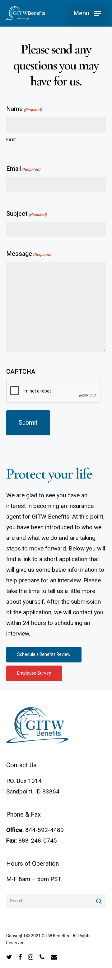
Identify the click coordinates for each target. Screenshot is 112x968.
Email (23, 168)
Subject (26, 213)
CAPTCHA (20, 371)
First (11, 139)
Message (28, 253)
